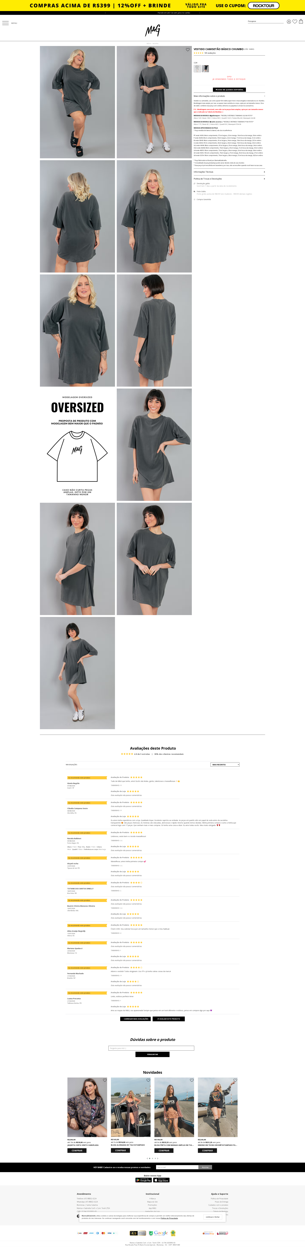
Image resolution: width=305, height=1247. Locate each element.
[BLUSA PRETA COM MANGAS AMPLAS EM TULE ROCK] (174, 1107)
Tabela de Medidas (220, 1211)
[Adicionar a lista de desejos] (188, 50)
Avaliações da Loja (152, 1211)
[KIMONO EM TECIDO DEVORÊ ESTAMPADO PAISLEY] (218, 1107)
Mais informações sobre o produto (229, 95)
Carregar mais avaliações (135, 1019)
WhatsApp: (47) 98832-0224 (87, 1202)
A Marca (152, 1198)
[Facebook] (78, 1216)
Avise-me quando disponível (230, 90)
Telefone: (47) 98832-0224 (87, 1198)
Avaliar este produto (169, 1019)
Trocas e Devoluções (220, 1208)
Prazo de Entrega (221, 1202)
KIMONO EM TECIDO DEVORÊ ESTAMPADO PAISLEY (219, 1145)
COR (195, 63)
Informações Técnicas (229, 172)
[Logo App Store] (161, 1181)
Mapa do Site (152, 1202)
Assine (205, 1167)
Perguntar (152, 1054)
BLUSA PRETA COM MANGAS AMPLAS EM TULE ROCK (176, 1145)
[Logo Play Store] (143, 1181)
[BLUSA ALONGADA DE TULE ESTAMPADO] (131, 1107)
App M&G (152, 1208)
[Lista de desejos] (294, 21)
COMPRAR (77, 1150)
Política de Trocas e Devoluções (229, 178)
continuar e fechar (213, 1217)
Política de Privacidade (169, 1218)
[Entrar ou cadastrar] (289, 21)
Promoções (152, 1205)
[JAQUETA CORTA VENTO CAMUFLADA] (87, 1107)
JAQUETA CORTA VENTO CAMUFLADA (83, 1145)
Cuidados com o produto (218, 1205)
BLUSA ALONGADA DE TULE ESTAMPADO (128, 1145)
